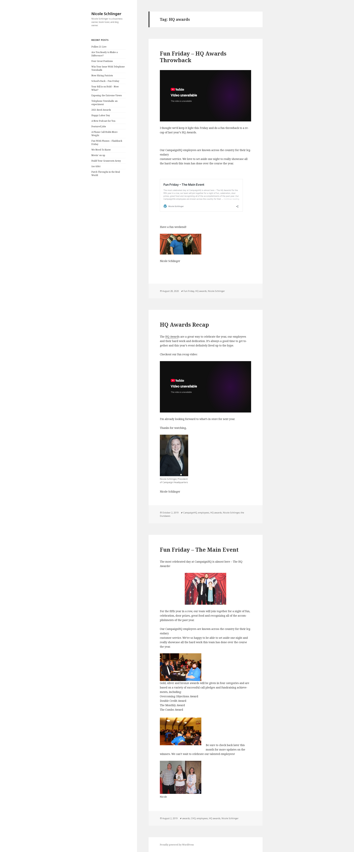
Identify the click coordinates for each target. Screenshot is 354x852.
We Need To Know (101, 149)
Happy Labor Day (100, 115)
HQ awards (201, 291)
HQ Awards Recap (184, 324)
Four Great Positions (102, 61)
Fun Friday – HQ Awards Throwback (193, 57)
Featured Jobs (98, 126)
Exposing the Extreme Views (106, 95)
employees (203, 512)
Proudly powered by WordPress (177, 844)
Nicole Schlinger (106, 13)
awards (186, 818)
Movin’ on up (98, 155)
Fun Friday (188, 291)
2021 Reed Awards (101, 109)
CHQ (193, 818)
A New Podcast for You (103, 120)
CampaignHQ (190, 512)
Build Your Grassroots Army (106, 160)
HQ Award (171, 336)
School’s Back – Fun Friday (105, 81)
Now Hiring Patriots (102, 75)
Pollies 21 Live (98, 46)
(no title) (95, 166)
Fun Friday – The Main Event (199, 549)
